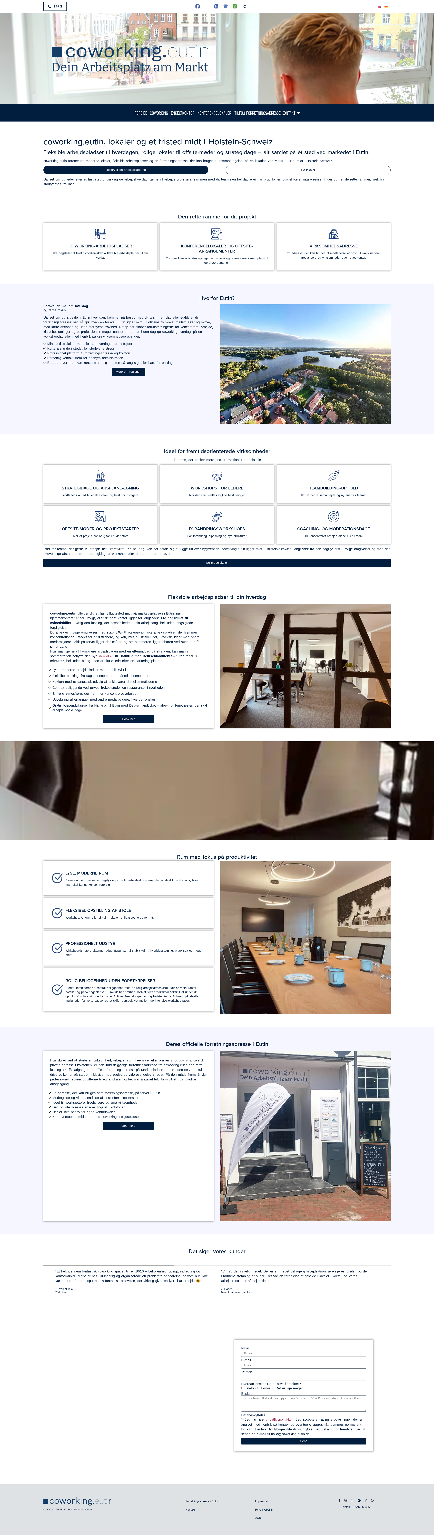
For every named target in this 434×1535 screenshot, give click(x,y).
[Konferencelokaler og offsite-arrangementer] (216, 233)
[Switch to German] (386, 6)
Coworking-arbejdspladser (100, 246)
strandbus (106, 656)
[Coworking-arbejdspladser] (100, 233)
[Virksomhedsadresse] (333, 233)
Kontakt (190, 1509)
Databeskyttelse (253, 1415)
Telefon (246, 1372)
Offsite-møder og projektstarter (100, 529)
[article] (128, 637)
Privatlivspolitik (264, 1509)
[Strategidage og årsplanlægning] (100, 475)
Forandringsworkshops (217, 529)
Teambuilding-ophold (333, 488)
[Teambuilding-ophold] (333, 475)
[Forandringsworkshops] (216, 516)
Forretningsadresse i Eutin (202, 1501)
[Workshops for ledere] (216, 475)
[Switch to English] (379, 6)
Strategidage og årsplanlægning (100, 488)
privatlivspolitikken (279, 1419)
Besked (246, 1393)
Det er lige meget (289, 1388)
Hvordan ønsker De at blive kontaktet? (271, 1384)
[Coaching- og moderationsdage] (333, 516)
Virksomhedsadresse (334, 246)
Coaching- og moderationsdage (333, 529)
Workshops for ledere (217, 488)
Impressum (261, 1501)
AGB (258, 1517)
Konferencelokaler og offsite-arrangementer (217, 248)
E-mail (246, 1360)
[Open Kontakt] (298, 113)
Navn (245, 1348)
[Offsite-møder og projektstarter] (100, 516)
